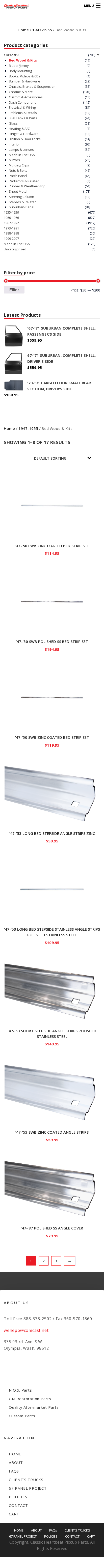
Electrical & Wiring (22, 107)
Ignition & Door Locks (25, 139)
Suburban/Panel (21, 207)
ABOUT (16, 1462)
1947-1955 (42, 29)
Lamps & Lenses (21, 149)
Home (23, 29)
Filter (14, 289)
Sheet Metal (18, 191)
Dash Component (22, 102)
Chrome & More (21, 92)
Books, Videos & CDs (24, 76)
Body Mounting (20, 71)
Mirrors (14, 160)
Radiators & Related (24, 181)
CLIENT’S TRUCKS (26, 1479)
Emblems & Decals (23, 112)
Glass (13, 123)
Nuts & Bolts (18, 170)
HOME (15, 1453)
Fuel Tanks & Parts (23, 118)
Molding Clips (19, 165)
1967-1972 (11, 223)
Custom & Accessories (26, 97)
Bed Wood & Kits (23, 60)
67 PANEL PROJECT (28, 1488)
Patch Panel (18, 175)
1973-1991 (11, 228)
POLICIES (18, 1496)
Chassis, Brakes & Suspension (32, 86)
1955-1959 (11, 212)
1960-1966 (11, 217)
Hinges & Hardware (24, 133)
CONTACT (18, 1505)
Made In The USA (22, 155)
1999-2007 (11, 238)
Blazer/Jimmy (19, 65)
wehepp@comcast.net (26, 1330)
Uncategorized (15, 249)
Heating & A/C (19, 128)
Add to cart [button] (52, 552)
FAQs (14, 1471)
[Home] (13, 5)
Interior (14, 144)
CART (14, 1513)
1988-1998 (11, 233)
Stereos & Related (23, 202)
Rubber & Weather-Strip (27, 186)
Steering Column (21, 196)
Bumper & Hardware (24, 81)
